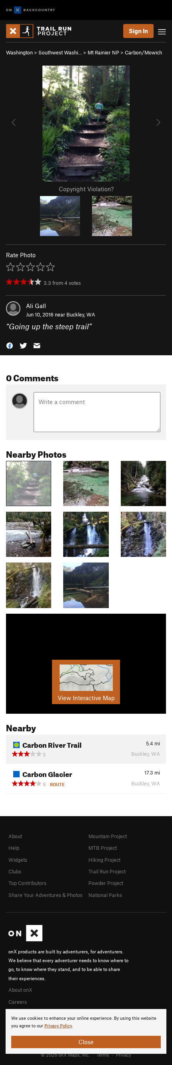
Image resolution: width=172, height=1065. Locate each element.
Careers (17, 1002)
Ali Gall (36, 305)
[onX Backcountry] (30, 10)
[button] (9, 345)
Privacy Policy (58, 1026)
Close (86, 1041)
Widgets (17, 860)
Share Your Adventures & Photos (45, 895)
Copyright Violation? (86, 188)
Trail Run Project (107, 871)
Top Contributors (27, 883)
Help (13, 848)
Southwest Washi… (60, 52)
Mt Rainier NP (103, 52)
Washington (19, 52)
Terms (102, 1054)
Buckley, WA (80, 314)
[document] (86, 1031)
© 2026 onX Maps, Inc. (65, 1054)
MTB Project (102, 848)
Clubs (14, 871)
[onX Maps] (25, 939)
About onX (20, 990)
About (15, 836)
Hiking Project (104, 860)
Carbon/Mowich (143, 52)
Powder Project (105, 883)
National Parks (105, 895)
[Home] (42, 31)
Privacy (123, 1054)
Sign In (138, 30)
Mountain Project (107, 836)
